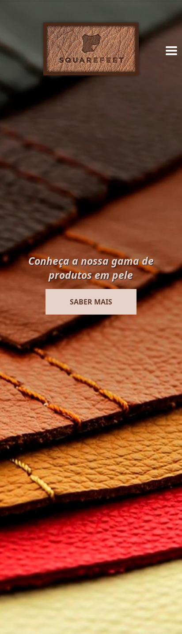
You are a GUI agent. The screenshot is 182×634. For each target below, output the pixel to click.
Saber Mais (91, 302)
